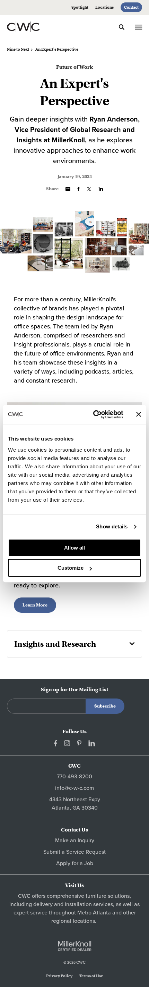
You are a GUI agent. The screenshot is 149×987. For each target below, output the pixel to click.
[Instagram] (67, 743)
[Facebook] (55, 743)
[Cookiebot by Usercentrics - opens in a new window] (93, 414)
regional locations (73, 921)
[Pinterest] (79, 743)
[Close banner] (138, 414)
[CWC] (32, 27)
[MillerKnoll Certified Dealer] (74, 946)
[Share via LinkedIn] (100, 189)
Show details (112, 526)
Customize (71, 568)
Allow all (74, 548)
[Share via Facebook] (78, 189)
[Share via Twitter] (89, 189)
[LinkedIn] (91, 743)
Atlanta (102, 912)
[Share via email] (67, 189)
